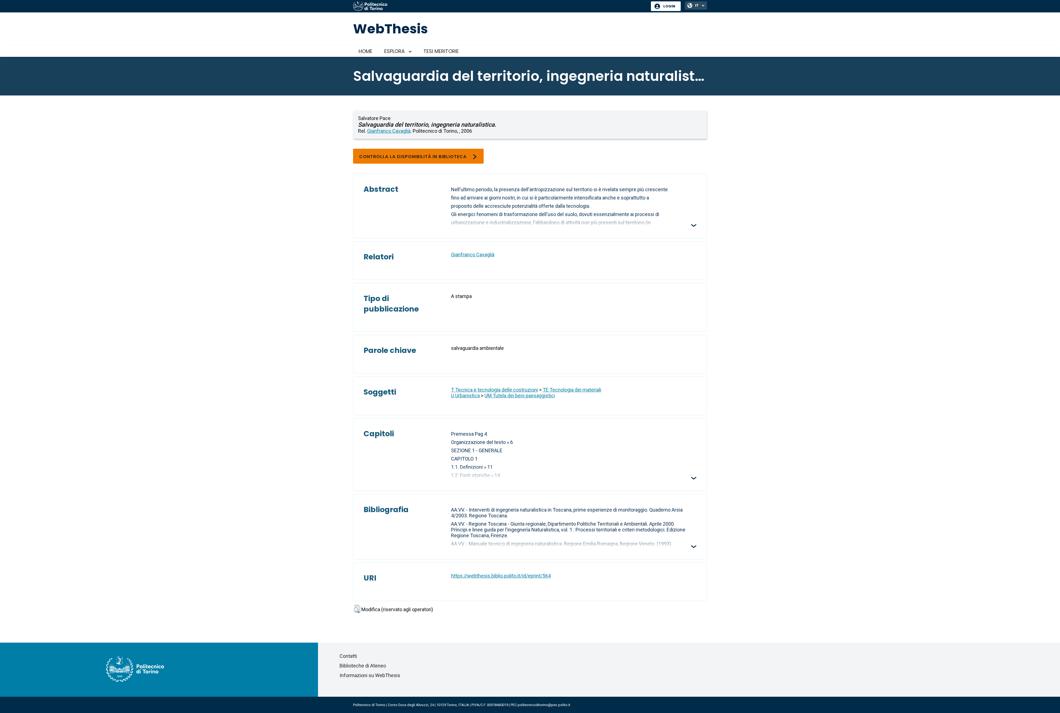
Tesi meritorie (441, 51)
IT (697, 5)
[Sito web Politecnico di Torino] (500, 6)
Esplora (394, 51)
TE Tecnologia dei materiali (572, 390)
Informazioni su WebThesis (370, 675)
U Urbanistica (465, 395)
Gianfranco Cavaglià (388, 131)
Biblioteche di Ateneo (363, 666)
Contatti (348, 656)
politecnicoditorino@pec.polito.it (544, 705)
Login (669, 6)
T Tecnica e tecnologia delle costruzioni (494, 390)
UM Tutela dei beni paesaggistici (519, 395)
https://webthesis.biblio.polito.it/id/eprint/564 (501, 576)
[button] (357, 609)
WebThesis (390, 29)
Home (365, 51)
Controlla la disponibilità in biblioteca (413, 156)
